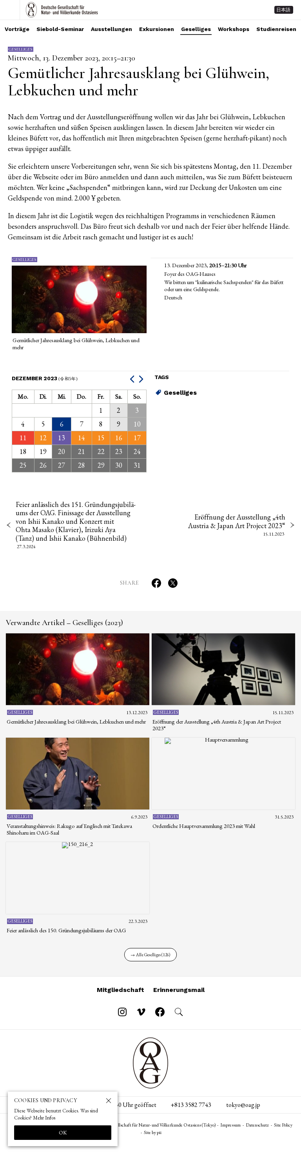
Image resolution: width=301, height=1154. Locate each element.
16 (118, 437)
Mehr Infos (44, 1117)
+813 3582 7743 (190, 1105)
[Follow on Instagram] (122, 1012)
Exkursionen (156, 29)
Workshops (233, 29)
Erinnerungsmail (179, 990)
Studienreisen (276, 29)
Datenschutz (257, 1125)
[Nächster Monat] (142, 378)
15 (101, 437)
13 (61, 437)
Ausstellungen (111, 29)
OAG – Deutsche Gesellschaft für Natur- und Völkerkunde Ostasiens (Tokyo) (62, 10)
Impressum (230, 1125)
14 (81, 437)
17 (137, 437)
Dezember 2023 (45, 378)
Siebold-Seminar (60, 29)
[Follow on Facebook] (159, 1012)
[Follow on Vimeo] (141, 1012)
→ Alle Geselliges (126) (150, 954)
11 (23, 437)
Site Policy (283, 1125)
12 (43, 437)
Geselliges (196, 29)
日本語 (283, 9)
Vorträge (17, 29)
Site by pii (152, 1132)
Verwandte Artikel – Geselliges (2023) (64, 622)
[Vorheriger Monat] (133, 378)
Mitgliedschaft (120, 990)
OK (63, 1132)
